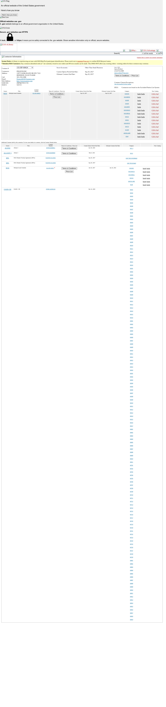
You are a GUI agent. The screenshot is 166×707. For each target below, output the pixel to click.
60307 (131, 288)
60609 (131, 455)
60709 (131, 491)
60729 (131, 557)
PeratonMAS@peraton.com (26, 79)
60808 (131, 583)
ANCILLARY (127, 133)
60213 (131, 255)
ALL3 (131, 153)
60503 (131, 380)
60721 (131, 531)
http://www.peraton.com (24, 81)
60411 (131, 353)
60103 (131, 196)
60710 (131, 495)
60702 (131, 468)
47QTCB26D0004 (50, 153)
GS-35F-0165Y (50, 168)
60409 (131, 347)
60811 (131, 593)
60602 (131, 432)
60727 (131, 550)
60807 (131, 580)
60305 (131, 281)
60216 (131, 265)
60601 (131, 429)
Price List (135, 76)
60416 (131, 370)
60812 (131, 596)
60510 (131, 403)
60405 (131, 334)
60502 (131, 376)
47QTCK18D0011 (50, 148)
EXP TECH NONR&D (131, 158)
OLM (127, 136)
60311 (131, 301)
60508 (131, 396)
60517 (131, 426)
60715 (131, 511)
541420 (127, 103)
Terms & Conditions (122, 76)
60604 (131, 439)
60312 (131, 304)
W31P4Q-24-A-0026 (51, 162)
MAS (5, 93)
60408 (131, 344)
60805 (131, 573)
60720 (131, 527)
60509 (131, 399)
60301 (131, 268)
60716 (131, 514)
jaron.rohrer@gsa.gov (121, 73)
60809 (131, 586)
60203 (131, 222)
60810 (131, 590)
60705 (131, 478)
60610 (131, 458)
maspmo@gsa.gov (83, 61)
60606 (131, 445)
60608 (131, 452)
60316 (131, 317)
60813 (131, 600)
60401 (131, 321)
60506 (131, 390)
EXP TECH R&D (131, 163)
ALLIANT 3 (8, 153)
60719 (131, 524)
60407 (131, 340)
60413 (131, 360)
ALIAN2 (7, 148)
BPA (7, 158)
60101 (131, 189)
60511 (131, 406)
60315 (131, 314)
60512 (131, 409)
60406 (131, 337)
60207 (131, 235)
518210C (127, 93)
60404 (131, 330)
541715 (127, 126)
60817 (131, 613)
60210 (131, 245)
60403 (131, 327)
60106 (131, 206)
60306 (131, 284)
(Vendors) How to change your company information (149, 57)
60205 (131, 229)
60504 (131, 383)
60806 (131, 577)
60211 (131, 248)
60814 (131, 603)
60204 (131, 225)
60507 (131, 393)
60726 (131, 547)
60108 (131, 212)
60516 (131, 422)
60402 (131, 324)
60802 (131, 563)
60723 (131, 537)
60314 (131, 311)
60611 (131, 462)
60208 (131, 239)
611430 (127, 130)
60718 (131, 521)
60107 (131, 209)
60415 (131, 367)
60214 (131, 258)
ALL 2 (131, 148)
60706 (131, 481)
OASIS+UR (7, 189)
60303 (131, 275)
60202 (131, 219)
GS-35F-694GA (36, 93)
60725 (131, 544)
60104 (131, 199)
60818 (131, 616)
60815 (131, 606)
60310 (131, 298)
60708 (131, 488)
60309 (131, 294)
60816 (131, 609)
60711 (131, 498)
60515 (131, 419)
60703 (131, 472)
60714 (131, 508)
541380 (127, 100)
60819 (131, 619)
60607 (131, 449)
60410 (131, 350)
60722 (131, 534)
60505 (131, 386)
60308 (131, 291)
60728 (131, 554)
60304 (131, 278)
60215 (131, 262)
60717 (131, 517)
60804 (131, 570)
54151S (127, 116)
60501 (131, 373)
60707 (131, 485)
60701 (131, 465)
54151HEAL (127, 113)
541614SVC (127, 123)
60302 (131, 271)
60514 (131, 416)
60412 (131, 357)
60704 (131, 475)
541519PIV (127, 107)
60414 (131, 363)
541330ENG (127, 97)
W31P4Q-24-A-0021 (51, 157)
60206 (131, 232)
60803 (131, 567)
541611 (127, 120)
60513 (131, 412)
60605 (131, 442)
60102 (131, 193)
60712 (131, 501)
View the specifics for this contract (122, 84)
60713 (131, 504)
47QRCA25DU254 (50, 189)
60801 (131, 560)
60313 (131, 307)
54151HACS (127, 110)
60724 (131, 540)
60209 (131, 242)
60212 (131, 252)
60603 (131, 435)
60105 (131, 202)
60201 (131, 216)
